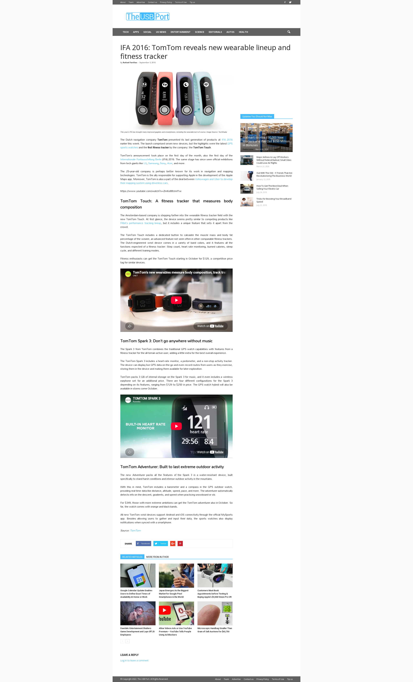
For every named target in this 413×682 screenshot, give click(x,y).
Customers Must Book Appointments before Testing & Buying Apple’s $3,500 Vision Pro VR (214, 593)
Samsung (153, 163)
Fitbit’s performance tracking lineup (140, 223)
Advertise (141, 2)
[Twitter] (290, 2)
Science (199, 31)
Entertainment (181, 31)
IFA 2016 (227, 139)
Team (131, 2)
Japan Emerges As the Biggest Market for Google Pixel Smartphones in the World (173, 593)
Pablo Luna (248, 149)
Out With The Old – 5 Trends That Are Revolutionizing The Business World (274, 174)
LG (145, 163)
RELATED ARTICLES (132, 557)
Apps (136, 31)
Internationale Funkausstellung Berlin (140, 159)
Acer (169, 163)
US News (161, 31)
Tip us (192, 2)
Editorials (215, 31)
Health (243, 31)
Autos (230, 31)
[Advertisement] (234, 16)
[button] (289, 32)
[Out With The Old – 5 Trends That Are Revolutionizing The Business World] (246, 176)
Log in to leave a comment (134, 660)
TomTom (135, 530)
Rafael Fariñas (130, 62)
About (123, 2)
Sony (163, 163)
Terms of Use (181, 2)
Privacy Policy (166, 2)
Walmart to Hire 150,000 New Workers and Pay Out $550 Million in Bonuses (266, 141)
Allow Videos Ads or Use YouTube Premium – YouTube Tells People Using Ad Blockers (175, 631)
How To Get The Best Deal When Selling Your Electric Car (272, 187)
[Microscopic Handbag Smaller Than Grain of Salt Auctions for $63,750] (215, 613)
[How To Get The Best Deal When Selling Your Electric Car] (246, 189)
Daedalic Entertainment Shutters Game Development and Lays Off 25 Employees (137, 631)
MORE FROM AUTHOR (157, 557)
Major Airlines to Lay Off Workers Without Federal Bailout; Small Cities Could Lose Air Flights (274, 160)
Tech (126, 31)
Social (147, 31)
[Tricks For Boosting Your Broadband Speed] (246, 202)
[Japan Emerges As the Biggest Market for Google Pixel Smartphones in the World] (176, 576)
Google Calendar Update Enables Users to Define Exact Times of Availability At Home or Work (136, 593)
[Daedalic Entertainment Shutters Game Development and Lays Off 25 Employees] (138, 613)
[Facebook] (284, 2)
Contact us (152, 2)
